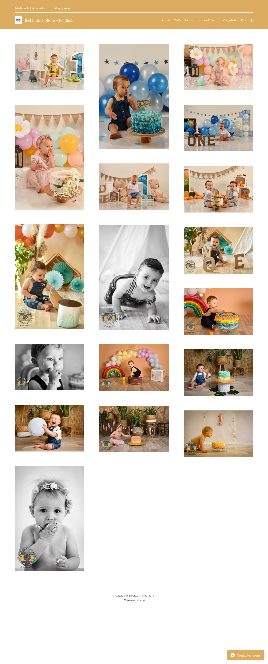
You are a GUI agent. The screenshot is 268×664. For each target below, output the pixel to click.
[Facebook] (251, 20)
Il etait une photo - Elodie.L (49, 20)
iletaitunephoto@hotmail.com (32, 8)
